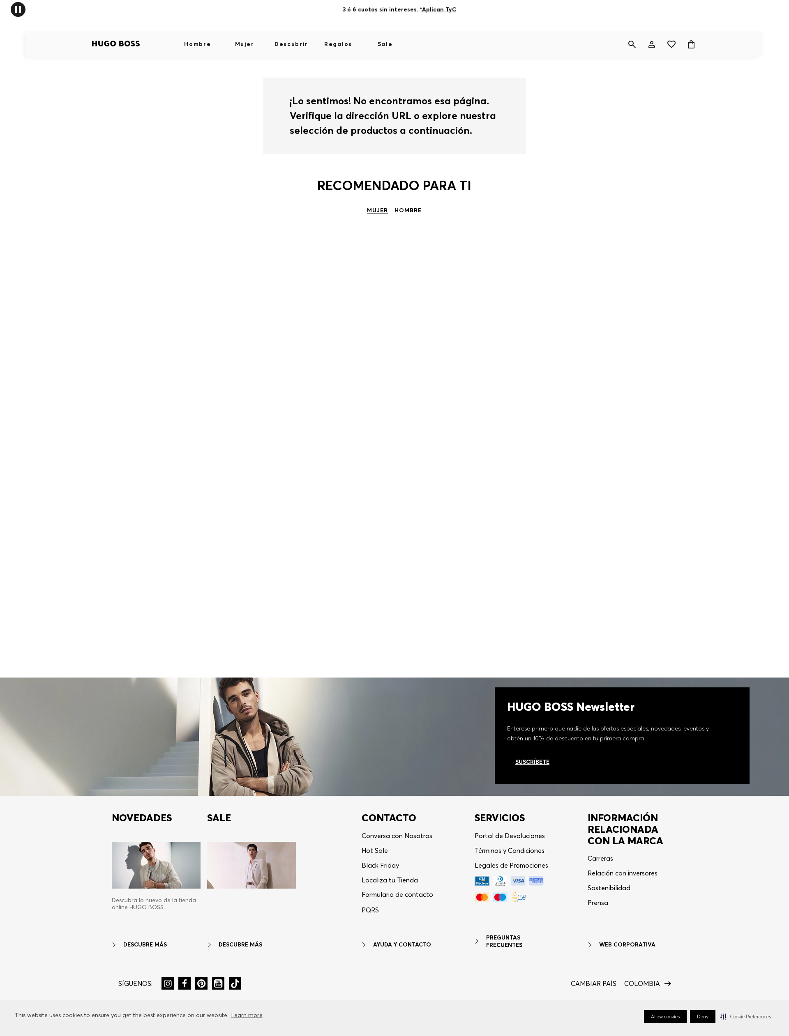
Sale (385, 44)
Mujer (244, 44)
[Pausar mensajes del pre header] (18, 9)
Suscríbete (532, 761)
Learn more (247, 1015)
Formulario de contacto (397, 894)
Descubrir (291, 44)
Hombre (197, 44)
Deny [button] (702, 1016)
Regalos (338, 44)
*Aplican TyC (438, 9)
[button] (746, 1016)
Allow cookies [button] (665, 1016)
